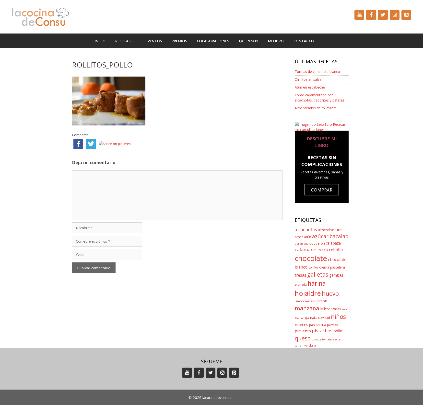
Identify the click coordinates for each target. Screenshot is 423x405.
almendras (326, 229)
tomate (316, 339)
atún (307, 237)
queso (303, 338)
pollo (337, 331)
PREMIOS (179, 40)
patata (321, 324)
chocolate (311, 258)
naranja (302, 317)
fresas (300, 275)
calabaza (333, 243)
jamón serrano (305, 301)
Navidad (324, 318)
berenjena (301, 243)
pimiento (303, 331)
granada (301, 284)
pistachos (322, 331)
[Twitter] (383, 15)
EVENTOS (154, 40)
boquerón (317, 243)
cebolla (336, 249)
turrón (299, 345)
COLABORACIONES (213, 40)
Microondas (330, 309)
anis (339, 229)
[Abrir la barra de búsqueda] (326, 41)
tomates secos (331, 339)
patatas (332, 325)
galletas (317, 274)
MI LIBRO (276, 40)
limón (322, 301)
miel (345, 309)
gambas (336, 275)
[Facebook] (371, 15)
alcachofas (306, 229)
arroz (299, 237)
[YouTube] (359, 15)
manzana (307, 308)
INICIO (100, 40)
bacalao (338, 236)
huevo (330, 293)
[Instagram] (395, 15)
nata (313, 317)
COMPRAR (321, 190)
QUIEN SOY (248, 40)
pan (312, 325)
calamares (306, 249)
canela (323, 250)
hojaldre (308, 293)
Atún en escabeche (310, 87)
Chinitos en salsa (308, 79)
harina (317, 283)
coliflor (313, 267)
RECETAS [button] (122, 40)
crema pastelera (332, 267)
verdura (310, 345)
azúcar (320, 236)
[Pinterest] (406, 15)
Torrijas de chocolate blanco (317, 71)
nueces (301, 324)
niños (338, 317)
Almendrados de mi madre (316, 108)
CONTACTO (304, 40)
